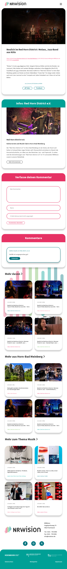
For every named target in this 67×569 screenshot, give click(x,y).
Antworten (15, 258)
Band (22, 66)
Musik (47, 68)
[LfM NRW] (33, 555)
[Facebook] (25, 543)
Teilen (28, 88)
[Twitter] (42, 543)
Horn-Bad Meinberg (32, 58)
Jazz (18, 66)
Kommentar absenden (16, 222)
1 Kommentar (15, 60)
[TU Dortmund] (55, 555)
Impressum (58, 562)
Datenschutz (9, 562)
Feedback (39, 88)
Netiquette (33, 562)
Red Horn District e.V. (22, 58)
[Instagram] (33, 543)
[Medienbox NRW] (12, 555)
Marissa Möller (38, 83)
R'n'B (33, 83)
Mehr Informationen (15, 162)
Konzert (30, 83)
